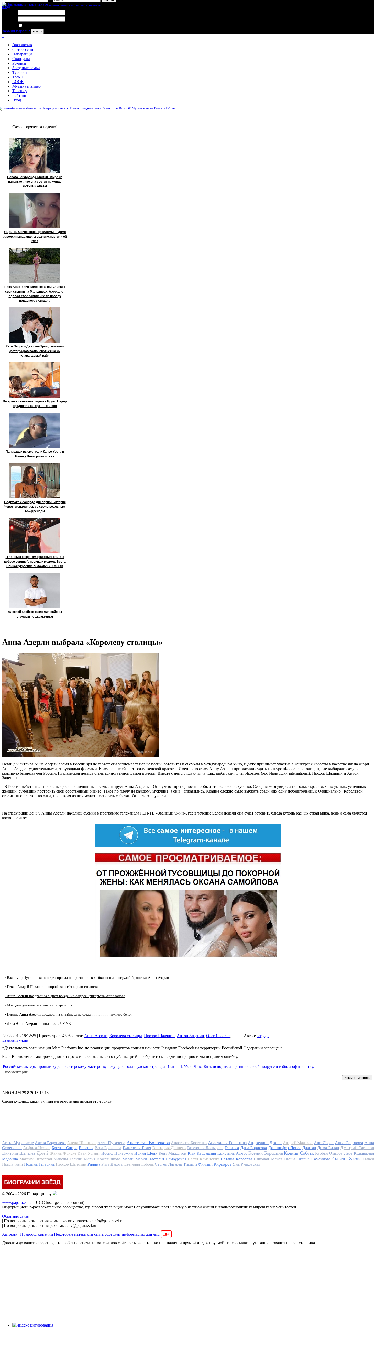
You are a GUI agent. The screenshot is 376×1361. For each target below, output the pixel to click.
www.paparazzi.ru (17, 1202)
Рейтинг (19, 95)
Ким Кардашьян (202, 1153)
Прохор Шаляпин (159, 1035)
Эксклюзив (22, 45)
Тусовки (19, 72)
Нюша (289, 1159)
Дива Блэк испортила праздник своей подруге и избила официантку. (254, 1066)
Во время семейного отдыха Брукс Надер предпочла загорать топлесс (35, 404)
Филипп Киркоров (215, 1164)
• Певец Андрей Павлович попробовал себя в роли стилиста (51, 987)
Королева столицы (125, 1035)
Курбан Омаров (329, 1153)
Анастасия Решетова (227, 1142)
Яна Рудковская (246, 1164)
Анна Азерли (95, 1035)
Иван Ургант (89, 1153)
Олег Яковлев (218, 1035)
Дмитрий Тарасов (357, 1147)
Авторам (9, 1234)
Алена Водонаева (50, 1143)
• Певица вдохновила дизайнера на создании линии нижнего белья (68, 1014)
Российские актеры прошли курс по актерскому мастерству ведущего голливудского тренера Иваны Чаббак (97, 1066)
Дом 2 (43, 1153)
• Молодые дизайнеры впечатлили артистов (38, 1005)
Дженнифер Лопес (284, 1148)
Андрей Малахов (298, 1143)
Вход (16, 100)
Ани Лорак (324, 1143)
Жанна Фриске (63, 1153)
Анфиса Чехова (36, 1148)
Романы (19, 63)
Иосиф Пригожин (117, 1153)
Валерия (86, 1148)
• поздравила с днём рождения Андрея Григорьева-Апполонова (65, 996)
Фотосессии (22, 49)
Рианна (93, 1164)
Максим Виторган (35, 1159)
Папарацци (22, 54)
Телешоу (19, 91)
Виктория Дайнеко (169, 1148)
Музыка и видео (26, 86)
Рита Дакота (112, 1164)
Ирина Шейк (145, 1153)
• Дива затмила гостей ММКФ (39, 1024)
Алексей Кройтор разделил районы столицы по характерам (35, 614)
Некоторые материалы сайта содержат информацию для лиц (111, 1234)
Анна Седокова (349, 1142)
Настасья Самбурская (167, 1159)
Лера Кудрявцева (359, 1153)
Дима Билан (328, 1148)
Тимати (190, 1164)
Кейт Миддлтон (172, 1153)
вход (6, 7)
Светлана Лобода (139, 1164)
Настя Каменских (203, 1159)
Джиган (309, 1148)
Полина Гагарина (39, 1164)
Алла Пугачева (111, 1142)
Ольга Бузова (346, 1158)
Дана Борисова (253, 1148)
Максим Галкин (68, 1159)
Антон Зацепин (190, 1035)
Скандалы (21, 58)
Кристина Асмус (232, 1153)
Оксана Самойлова (313, 1159)
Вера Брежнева (108, 1148)
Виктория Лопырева (205, 1148)
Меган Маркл (134, 1159)
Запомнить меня (37, 25)
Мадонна (10, 1159)
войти (37, 31)
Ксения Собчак (299, 1153)
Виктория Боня (137, 1147)
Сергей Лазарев (168, 1164)
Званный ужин (15, 1040)
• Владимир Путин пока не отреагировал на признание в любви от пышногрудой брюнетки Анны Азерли (87, 978)
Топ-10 (18, 77)
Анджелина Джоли (265, 1143)
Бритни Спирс (64, 1148)
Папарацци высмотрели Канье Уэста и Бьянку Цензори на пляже (35, 454)
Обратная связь (15, 1216)
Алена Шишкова (81, 1143)
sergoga (263, 1035)
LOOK (18, 81)
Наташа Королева (236, 1159)
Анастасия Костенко (189, 1143)
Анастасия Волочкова (148, 1142)
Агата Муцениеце (18, 1143)
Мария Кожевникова (102, 1159)
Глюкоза (232, 1148)
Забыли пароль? (16, 31)
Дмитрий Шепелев (18, 1153)
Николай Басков (268, 1159)
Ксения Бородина (265, 1153)
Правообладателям (36, 1234)
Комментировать (357, 1078)
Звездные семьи (26, 68)
